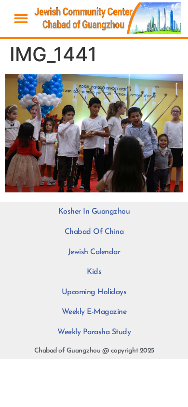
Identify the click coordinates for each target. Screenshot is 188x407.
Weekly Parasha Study (94, 332)
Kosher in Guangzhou (94, 212)
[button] (21, 18)
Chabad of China (94, 232)
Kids (94, 272)
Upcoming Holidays (94, 292)
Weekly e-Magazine (94, 312)
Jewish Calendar (94, 252)
